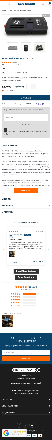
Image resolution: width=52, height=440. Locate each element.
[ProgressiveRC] (6, 436)
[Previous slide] (4, 250)
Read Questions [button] (26, 277)
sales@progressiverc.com (28, 393)
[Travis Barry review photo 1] (12, 254)
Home (4, 11)
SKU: (3, 65)
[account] (43, 4)
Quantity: (20, 86)
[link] (19, 425)
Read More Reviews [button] (26, 271)
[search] (9, 4)
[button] (6, 62)
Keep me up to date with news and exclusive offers (25, 132)
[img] (13, 232)
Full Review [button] (13, 262)
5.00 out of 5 (32, 287)
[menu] (3, 4)
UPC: (4, 72)
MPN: (4, 69)
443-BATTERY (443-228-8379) (29, 391)
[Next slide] (48, 250)
